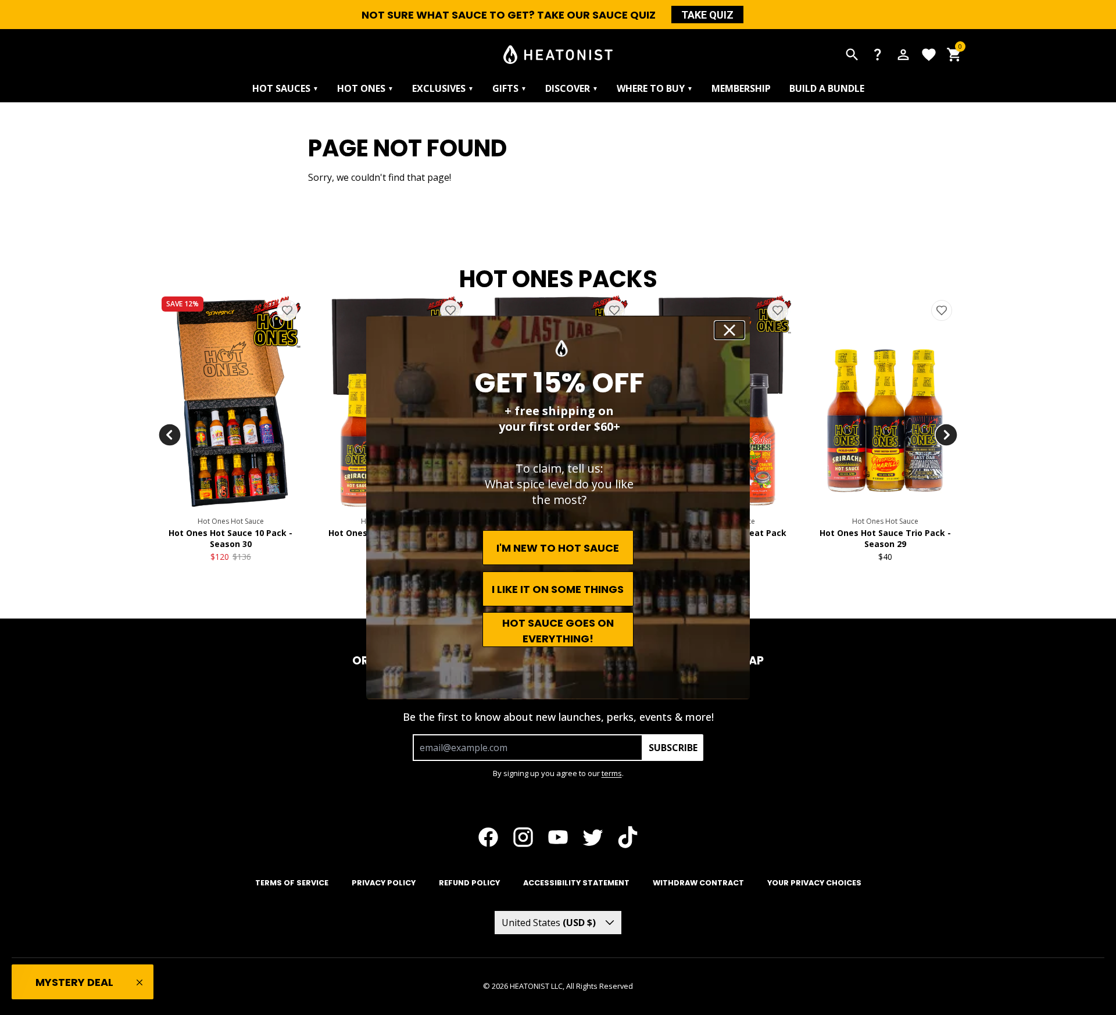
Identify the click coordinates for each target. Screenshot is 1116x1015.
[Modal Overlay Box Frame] (558, 507)
